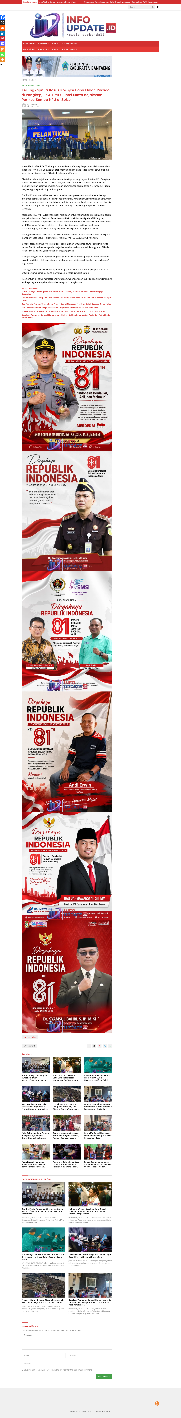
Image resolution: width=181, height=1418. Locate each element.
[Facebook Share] (89, 1046)
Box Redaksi (29, 44)
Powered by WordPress (80, 1411)
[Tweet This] (94, 1046)
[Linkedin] (2, 33)
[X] (2, 22)
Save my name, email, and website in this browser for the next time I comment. (58, 1370)
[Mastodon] (2, 43)
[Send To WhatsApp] (110, 1046)
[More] (2, 59)
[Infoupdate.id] (72, 25)
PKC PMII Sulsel (30, 1037)
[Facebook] (2, 17)
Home (55, 44)
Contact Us (43, 44)
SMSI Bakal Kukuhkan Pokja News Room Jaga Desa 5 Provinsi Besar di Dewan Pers (60, 307)
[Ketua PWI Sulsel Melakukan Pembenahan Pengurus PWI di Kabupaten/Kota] (98, 1123)
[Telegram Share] (105, 1046)
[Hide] (1, 65)
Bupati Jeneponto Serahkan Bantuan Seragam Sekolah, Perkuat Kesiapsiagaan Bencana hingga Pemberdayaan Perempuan (66, 1135)
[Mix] (2, 49)
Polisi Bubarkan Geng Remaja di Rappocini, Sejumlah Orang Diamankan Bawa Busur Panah (35, 1135)
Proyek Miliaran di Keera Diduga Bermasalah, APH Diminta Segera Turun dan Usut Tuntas (63, 311)
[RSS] (157, 1403)
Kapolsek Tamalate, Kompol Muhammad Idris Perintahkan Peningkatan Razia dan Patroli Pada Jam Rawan (66, 316)
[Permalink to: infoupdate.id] (24, 105)
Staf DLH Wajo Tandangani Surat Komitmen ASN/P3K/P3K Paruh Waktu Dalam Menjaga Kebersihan (62, 292)
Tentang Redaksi (69, 44)
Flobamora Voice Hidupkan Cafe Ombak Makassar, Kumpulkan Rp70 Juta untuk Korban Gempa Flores (66, 299)
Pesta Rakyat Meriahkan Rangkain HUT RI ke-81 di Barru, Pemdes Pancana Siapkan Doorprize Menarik (34, 1164)
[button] (152, 7)
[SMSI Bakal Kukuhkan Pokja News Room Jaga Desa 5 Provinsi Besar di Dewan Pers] (36, 1094)
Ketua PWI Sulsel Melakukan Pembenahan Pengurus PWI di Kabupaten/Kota (98, 1135)
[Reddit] (2, 28)
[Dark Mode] (158, 7)
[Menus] (23, 7)
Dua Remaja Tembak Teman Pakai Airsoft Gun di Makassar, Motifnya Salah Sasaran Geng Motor (66, 304)
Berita (24, 85)
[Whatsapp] (2, 54)
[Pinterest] (2, 38)
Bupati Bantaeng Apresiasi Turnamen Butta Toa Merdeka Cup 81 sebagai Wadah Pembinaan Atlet (98, 1164)
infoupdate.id (32, 104)
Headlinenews (34, 85)
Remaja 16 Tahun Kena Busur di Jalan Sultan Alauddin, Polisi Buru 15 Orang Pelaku (66, 1164)
